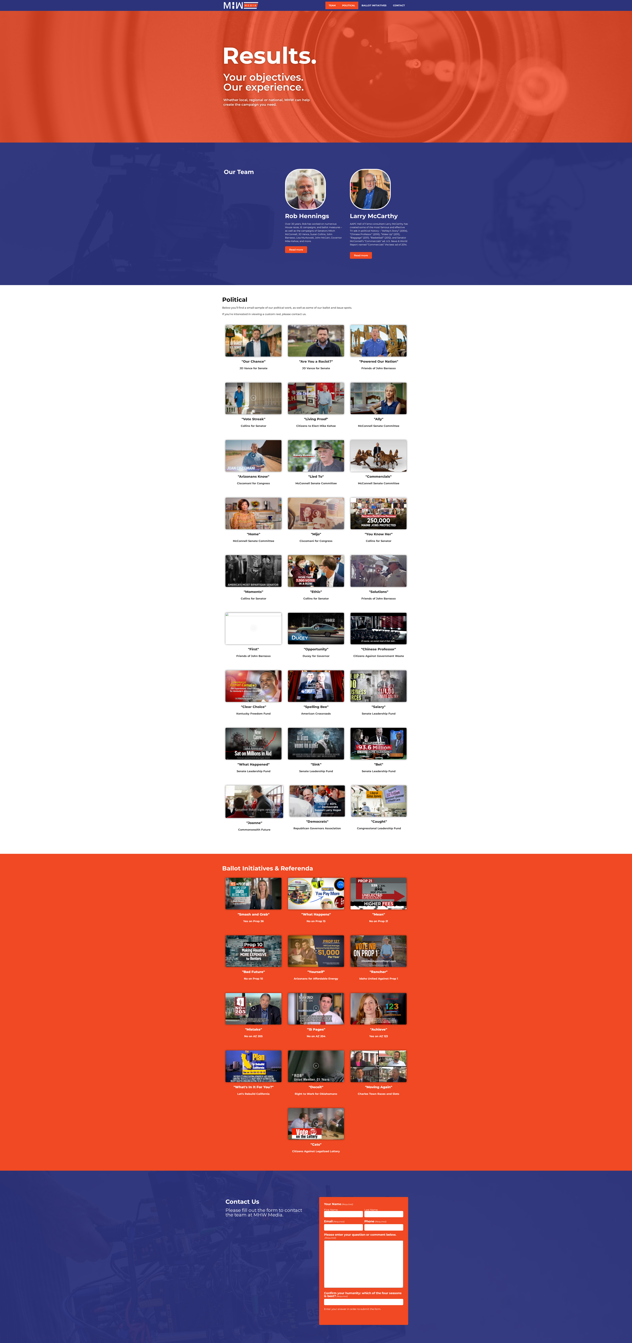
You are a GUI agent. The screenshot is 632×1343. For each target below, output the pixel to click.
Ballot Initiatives (374, 5)
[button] (253, 340)
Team (332, 5)
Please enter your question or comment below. (360, 1236)
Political (348, 5)
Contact (399, 5)
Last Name (371, 1209)
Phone (375, 1221)
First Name (331, 1209)
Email (334, 1221)
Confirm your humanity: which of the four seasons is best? (363, 1295)
